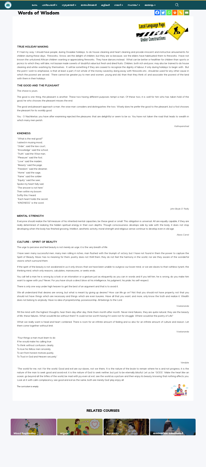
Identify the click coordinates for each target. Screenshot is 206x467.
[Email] (186, 12)
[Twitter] (163, 12)
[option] (33, 427)
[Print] (174, 12)
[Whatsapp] (169, 12)
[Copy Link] (180, 12)
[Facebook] (157, 12)
